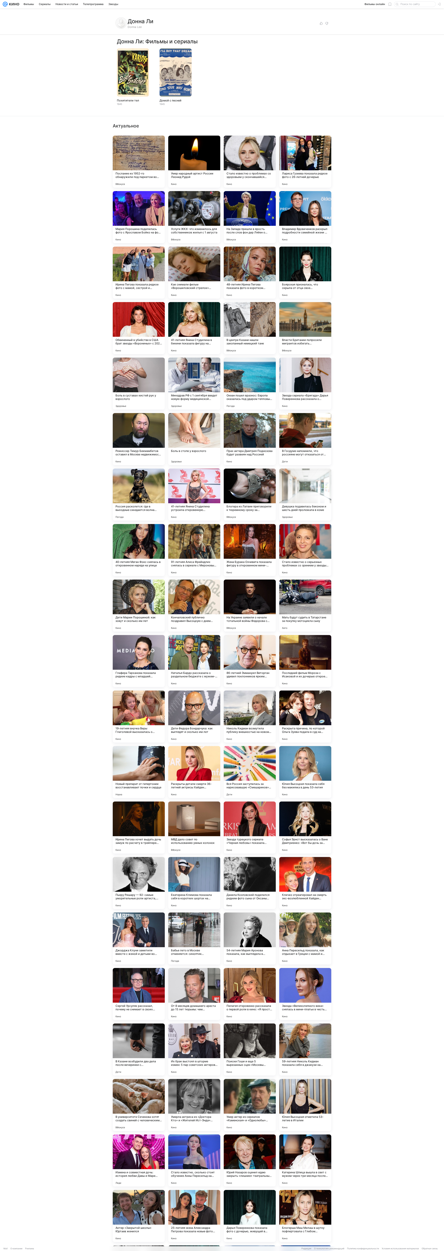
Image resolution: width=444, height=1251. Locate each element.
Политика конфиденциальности (363, 1248)
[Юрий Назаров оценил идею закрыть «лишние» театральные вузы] (250, 1160)
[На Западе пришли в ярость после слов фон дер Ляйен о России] (250, 217)
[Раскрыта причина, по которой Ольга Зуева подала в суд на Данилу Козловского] (305, 717)
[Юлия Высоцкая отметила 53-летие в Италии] (305, 1105)
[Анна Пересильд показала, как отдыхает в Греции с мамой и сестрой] (305, 938)
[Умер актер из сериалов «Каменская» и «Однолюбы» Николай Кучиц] (250, 1105)
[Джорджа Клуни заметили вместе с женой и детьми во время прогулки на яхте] (139, 938)
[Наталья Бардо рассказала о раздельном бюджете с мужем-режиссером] (194, 661)
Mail (5, 1248)
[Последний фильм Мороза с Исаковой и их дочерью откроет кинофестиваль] (305, 661)
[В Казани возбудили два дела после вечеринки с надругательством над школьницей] (139, 1049)
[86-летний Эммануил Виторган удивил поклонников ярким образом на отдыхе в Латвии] (250, 661)
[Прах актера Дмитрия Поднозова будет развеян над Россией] (250, 439)
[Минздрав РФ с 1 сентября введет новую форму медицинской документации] (194, 384)
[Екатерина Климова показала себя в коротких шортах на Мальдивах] (194, 883)
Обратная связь (430, 1248)
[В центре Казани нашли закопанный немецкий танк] (250, 328)
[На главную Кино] (13, 4)
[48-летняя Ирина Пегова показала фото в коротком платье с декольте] (250, 273)
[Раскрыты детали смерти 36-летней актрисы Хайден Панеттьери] (194, 772)
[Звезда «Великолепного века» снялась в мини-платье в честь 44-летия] (305, 994)
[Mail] (5, 4)
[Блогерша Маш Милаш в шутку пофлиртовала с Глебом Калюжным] (305, 1216)
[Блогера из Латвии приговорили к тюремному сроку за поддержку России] (250, 495)
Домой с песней (170, 100)
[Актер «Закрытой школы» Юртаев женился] (139, 1216)
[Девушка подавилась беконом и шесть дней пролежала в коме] (305, 495)
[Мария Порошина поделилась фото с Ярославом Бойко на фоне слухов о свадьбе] (139, 217)
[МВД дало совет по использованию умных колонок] (194, 828)
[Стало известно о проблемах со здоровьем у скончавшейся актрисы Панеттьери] (250, 162)
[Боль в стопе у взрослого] (194, 439)
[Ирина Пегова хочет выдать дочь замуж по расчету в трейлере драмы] (139, 828)
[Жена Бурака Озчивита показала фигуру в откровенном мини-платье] (250, 550)
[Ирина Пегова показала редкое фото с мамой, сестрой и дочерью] (139, 273)
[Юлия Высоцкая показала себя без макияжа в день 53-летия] (305, 772)
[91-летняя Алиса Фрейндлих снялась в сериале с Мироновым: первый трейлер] (194, 550)
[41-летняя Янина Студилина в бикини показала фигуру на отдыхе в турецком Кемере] (194, 328)
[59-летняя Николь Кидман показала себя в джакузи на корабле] (305, 1049)
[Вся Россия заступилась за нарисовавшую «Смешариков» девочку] (250, 772)
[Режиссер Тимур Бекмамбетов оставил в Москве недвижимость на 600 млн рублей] (139, 439)
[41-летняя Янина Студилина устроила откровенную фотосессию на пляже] (194, 495)
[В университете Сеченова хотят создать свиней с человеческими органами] (139, 1105)
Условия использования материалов (400, 1248)
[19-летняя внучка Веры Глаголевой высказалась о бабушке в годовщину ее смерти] (139, 717)
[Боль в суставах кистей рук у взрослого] (139, 384)
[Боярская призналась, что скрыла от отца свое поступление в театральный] (305, 273)
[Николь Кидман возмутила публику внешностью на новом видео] (250, 717)
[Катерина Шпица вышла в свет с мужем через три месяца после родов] (305, 1160)
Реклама (29, 1248)
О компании (16, 1248)
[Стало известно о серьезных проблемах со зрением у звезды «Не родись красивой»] (305, 550)
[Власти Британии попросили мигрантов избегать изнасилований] (305, 328)
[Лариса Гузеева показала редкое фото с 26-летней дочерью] (305, 162)
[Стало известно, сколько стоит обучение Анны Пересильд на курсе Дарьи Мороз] (194, 1160)
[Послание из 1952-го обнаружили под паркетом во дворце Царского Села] (139, 162)
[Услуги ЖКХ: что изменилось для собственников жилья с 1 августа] (194, 217)
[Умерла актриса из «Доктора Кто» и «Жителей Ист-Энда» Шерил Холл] (194, 1105)
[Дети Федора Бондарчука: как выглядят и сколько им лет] (194, 717)
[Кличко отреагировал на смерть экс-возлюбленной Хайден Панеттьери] (305, 883)
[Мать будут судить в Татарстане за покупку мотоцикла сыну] (305, 606)
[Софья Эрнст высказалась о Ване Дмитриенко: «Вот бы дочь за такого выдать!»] (305, 828)
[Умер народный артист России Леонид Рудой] (194, 162)
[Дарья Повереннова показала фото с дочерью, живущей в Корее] (250, 1216)
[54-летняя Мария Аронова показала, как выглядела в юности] (250, 938)
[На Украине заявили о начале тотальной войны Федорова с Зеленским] (250, 606)
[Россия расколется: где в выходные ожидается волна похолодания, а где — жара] (139, 495)
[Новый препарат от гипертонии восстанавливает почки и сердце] (139, 772)
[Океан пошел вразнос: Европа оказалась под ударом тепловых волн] (250, 384)
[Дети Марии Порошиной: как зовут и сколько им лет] (139, 606)
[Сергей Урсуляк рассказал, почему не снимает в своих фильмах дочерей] (139, 994)
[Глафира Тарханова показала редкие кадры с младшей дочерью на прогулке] (139, 661)
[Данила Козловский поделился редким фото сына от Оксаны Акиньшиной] (250, 883)
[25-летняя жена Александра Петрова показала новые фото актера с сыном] (194, 1216)
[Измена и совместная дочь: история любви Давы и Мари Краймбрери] (139, 1160)
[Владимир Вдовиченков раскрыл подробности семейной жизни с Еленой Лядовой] (305, 217)
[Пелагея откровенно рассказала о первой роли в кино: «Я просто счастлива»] (250, 994)
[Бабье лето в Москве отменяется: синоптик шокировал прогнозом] (194, 938)
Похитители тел (128, 100)
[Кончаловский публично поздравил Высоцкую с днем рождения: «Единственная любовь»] (194, 606)
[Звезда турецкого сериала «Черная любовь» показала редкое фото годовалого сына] (250, 828)
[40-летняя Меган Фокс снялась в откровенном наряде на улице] (139, 550)
